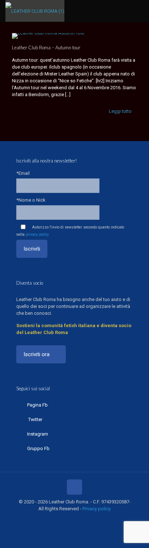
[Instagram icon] (78, 519)
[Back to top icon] (74, 487)
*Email (23, 173)
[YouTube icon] (70, 519)
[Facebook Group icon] (86, 519)
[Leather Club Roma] (34, 11)
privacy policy (37, 234)
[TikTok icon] (93, 519)
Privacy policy (96, 508)
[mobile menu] (139, 11)
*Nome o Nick (31, 200)
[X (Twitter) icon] (63, 519)
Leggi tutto (120, 111)
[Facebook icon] (55, 519)
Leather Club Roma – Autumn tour (46, 47)
